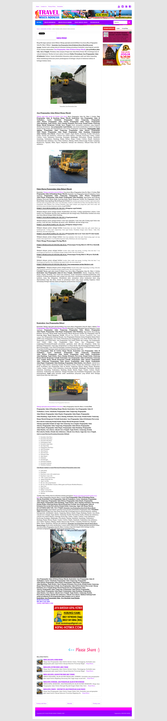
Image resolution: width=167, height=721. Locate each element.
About (37, 6)
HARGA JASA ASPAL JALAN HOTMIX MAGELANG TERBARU (59, 674)
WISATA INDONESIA (49, 22)
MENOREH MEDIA (125, 713)
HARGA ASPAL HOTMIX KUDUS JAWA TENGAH (55, 667)
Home (39, 22)
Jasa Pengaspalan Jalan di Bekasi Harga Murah (69, 49)
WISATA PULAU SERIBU (65, 22)
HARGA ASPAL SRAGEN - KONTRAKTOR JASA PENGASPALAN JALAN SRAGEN (64, 689)
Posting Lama (96, 703)
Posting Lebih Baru (41, 703)
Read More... (90, 663)
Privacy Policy (52, 6)
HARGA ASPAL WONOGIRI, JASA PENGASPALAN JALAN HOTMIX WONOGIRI (63, 682)
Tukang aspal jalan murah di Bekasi (53, 192)
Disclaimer (60, 6)
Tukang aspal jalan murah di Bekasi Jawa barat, (50, 406)
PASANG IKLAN (94, 22)
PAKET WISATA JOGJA (81, 22)
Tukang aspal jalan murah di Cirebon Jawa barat (52, 116)
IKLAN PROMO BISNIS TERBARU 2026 (54, 713)
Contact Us (44, 6)
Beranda (69, 703)
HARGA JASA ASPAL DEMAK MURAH (53, 660)
